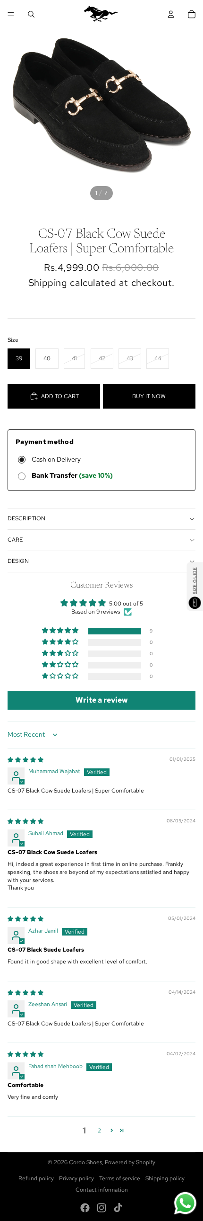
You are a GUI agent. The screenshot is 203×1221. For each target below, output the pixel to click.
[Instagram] (101, 1207)
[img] (25, 760)
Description (26, 518)
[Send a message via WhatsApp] (185, 1203)
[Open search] (31, 14)
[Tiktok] (118, 1207)
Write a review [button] (102, 700)
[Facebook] (85, 1207)
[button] (61, 630)
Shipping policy (165, 1178)
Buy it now (149, 396)
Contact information (102, 1190)
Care (15, 540)
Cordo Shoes (85, 1162)
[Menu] (11, 14)
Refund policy (36, 1178)
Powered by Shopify (130, 1162)
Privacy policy (76, 1178)
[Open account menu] (171, 14)
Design (18, 561)
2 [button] (99, 1130)
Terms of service (119, 1178)
